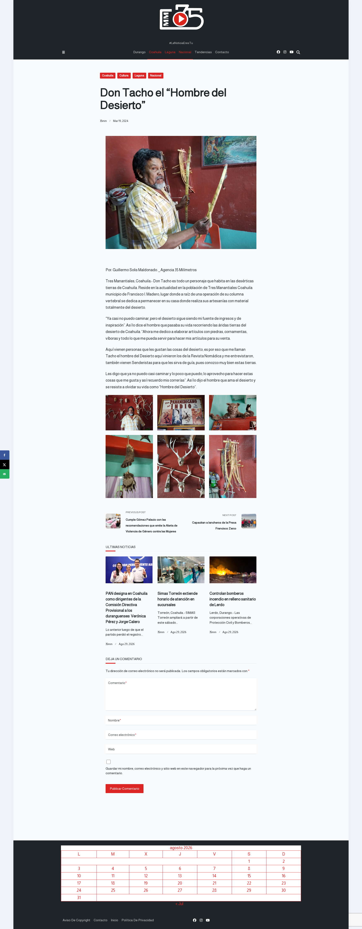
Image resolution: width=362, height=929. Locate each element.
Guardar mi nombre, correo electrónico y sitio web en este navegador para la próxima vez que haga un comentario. (178, 771)
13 (180, 876)
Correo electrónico (122, 735)
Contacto (222, 52)
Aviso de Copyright (76, 920)
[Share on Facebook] (4, 455)
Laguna (170, 52)
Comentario (117, 683)
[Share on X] (4, 464)
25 (113, 890)
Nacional (185, 52)
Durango (139, 52)
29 (249, 890)
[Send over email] (4, 474)
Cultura (123, 75)
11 (112, 876)
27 (180, 890)
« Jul (179, 903)
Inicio (114, 920)
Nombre (114, 720)
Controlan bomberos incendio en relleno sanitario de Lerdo (232, 599)
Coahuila (155, 52)
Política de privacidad (138, 920)
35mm (103, 121)
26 (146, 890)
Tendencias (203, 52)
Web (111, 749)
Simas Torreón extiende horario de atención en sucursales (178, 599)
